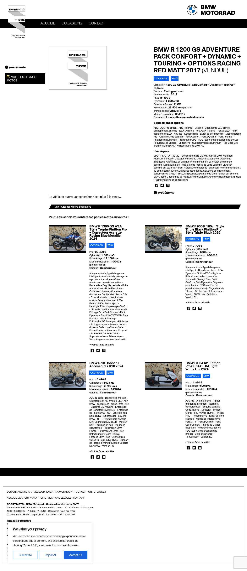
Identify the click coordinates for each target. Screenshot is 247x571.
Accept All (75, 555)
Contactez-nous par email (61, 511)
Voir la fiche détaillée (102, 344)
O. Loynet (100, 492)
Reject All (50, 555)
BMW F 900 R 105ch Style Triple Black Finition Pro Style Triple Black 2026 (204, 229)
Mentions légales (59, 497)
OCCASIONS (72, 23)
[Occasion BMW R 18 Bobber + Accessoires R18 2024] (67, 375)
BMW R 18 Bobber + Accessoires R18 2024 (106, 364)
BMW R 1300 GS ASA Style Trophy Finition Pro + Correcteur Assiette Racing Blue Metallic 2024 (108, 233)
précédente (17, 67)
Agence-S (24, 492)
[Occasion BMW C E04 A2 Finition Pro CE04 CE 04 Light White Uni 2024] (163, 375)
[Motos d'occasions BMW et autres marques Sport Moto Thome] (16, 21)
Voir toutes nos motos (21, 78)
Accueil (48, 23)
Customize (25, 555)
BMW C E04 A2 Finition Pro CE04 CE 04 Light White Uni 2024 (202, 366)
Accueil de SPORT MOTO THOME (26, 497)
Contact (97, 23)
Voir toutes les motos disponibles (73, 206)
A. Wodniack (64, 492)
